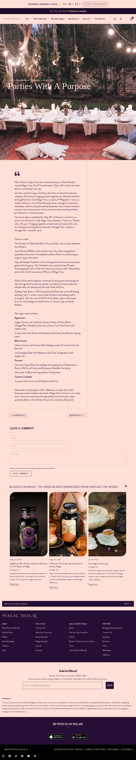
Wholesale (107, 650)
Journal (38, 645)
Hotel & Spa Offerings (78, 650)
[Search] (115, 19)
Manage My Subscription (112, 627)
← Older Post (18, 415)
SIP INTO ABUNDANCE (95, 4)
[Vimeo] (35, 756)
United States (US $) (14, 749)
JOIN (109, 685)
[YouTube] (28, 756)
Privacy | (79, 749)
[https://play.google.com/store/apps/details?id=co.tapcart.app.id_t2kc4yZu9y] (79, 736)
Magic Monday (42, 641)
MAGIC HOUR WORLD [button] (78, 623)
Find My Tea (40, 627)
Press (71, 645)
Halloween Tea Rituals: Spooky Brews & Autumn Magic (66, 565)
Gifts (4, 650)
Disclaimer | (113, 749)
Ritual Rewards (42, 636)
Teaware (5, 645)
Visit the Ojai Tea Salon (78, 632)
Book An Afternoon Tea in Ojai (81, 641)
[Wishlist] (126, 19)
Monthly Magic (8, 641)
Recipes (39, 650)
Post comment (20, 473)
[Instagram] (3, 756)
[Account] (120, 19)
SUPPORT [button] (107, 623)
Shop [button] (4, 623)
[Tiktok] (16, 756)
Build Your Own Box (44, 632)
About (71, 627)
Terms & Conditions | (95, 749)
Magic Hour (62, 749)
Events (72, 636)
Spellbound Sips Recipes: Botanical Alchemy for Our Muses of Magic (28, 565)
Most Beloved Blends (10, 627)
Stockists (106, 641)
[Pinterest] (22, 756)
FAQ (105, 645)
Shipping (106, 636)
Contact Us (107, 632)
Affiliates (106, 654)
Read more (14, 584)
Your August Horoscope (98, 563)
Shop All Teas (7, 632)
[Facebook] (9, 756)
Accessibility (127, 749)
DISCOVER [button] (40, 623)
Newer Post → (76, 415)
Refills (4, 636)
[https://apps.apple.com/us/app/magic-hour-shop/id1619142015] (55, 736)
